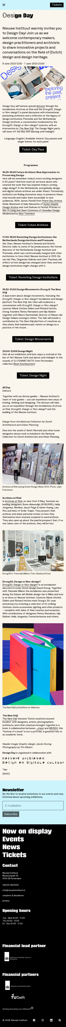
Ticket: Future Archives (33, 225)
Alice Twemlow (27, 213)
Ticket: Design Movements (33, 339)
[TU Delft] (17, 997)
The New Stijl (26, 128)
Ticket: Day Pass (33, 150)
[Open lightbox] (33, 83)
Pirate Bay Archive (52, 200)
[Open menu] (4, 5)
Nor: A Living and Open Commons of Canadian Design (31, 210)
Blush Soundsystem (24, 363)
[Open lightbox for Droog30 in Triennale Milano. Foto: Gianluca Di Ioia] (33, 550)
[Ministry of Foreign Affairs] (17, 985)
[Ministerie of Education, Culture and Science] (17, 956)
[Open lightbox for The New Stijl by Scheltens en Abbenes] (33, 664)
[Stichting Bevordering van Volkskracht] (17, 1008)
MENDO (53, 728)
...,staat (40, 728)
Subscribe (10, 814)
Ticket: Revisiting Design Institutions (33, 277)
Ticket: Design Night (33, 375)
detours (40, 106)
